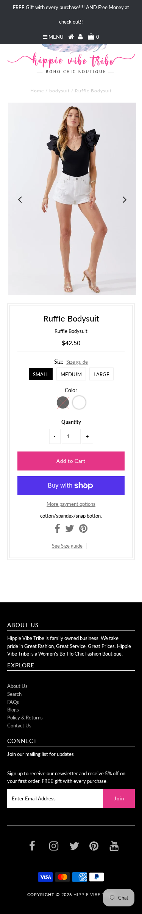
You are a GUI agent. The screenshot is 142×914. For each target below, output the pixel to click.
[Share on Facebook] (57, 530)
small (41, 374)
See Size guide (67, 546)
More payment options (71, 504)
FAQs (13, 702)
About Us (17, 686)
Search (14, 694)
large (101, 374)
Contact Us (19, 725)
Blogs (13, 709)
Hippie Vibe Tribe (94, 894)
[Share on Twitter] (69, 530)
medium (71, 374)
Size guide (77, 362)
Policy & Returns (25, 717)
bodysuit (59, 90)
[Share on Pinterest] (83, 530)
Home (37, 90)
